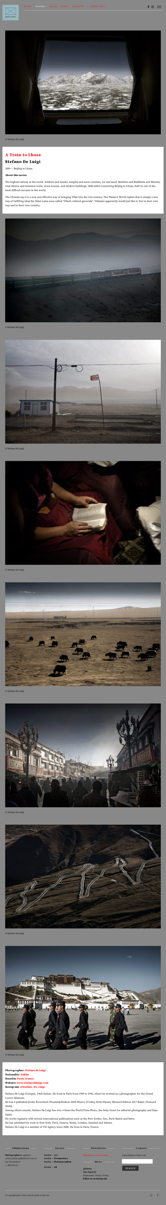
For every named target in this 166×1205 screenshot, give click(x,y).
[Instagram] (152, 7)
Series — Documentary (56, 1158)
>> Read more (11, 1165)
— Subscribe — (97, 6)
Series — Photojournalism (57, 1162)
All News (87, 1169)
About (53, 6)
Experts (77, 6)
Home (28, 6)
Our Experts (89, 1172)
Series (40, 6)
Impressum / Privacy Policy (96, 1175)
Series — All (50, 1167)
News (64, 6)
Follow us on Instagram (95, 1178)
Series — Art (51, 1155)
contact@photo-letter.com (134, 1155)
